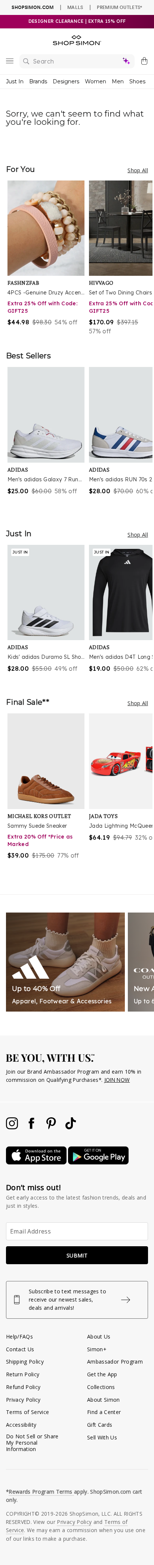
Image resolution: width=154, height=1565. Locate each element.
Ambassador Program (115, 1361)
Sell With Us (102, 1437)
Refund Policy (23, 1386)
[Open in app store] (37, 1162)
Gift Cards (99, 1424)
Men (118, 81)
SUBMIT (77, 1255)
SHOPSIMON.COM (32, 7)
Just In (15, 81)
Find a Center (104, 1412)
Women (95, 81)
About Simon (103, 1399)
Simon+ (97, 1349)
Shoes (137, 81)
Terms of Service (27, 1412)
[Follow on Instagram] (12, 1127)
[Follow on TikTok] (71, 1127)
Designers (66, 81)
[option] (48, 258)
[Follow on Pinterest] (52, 1127)
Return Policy (22, 1374)
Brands (38, 81)
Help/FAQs (19, 1336)
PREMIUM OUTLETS (119, 7)
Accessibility (21, 1424)
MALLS (75, 7)
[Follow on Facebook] (32, 1127)
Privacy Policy (23, 1399)
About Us (99, 1336)
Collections (101, 1386)
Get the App (102, 1374)
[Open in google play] (98, 1162)
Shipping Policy (25, 1361)
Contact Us (20, 1349)
